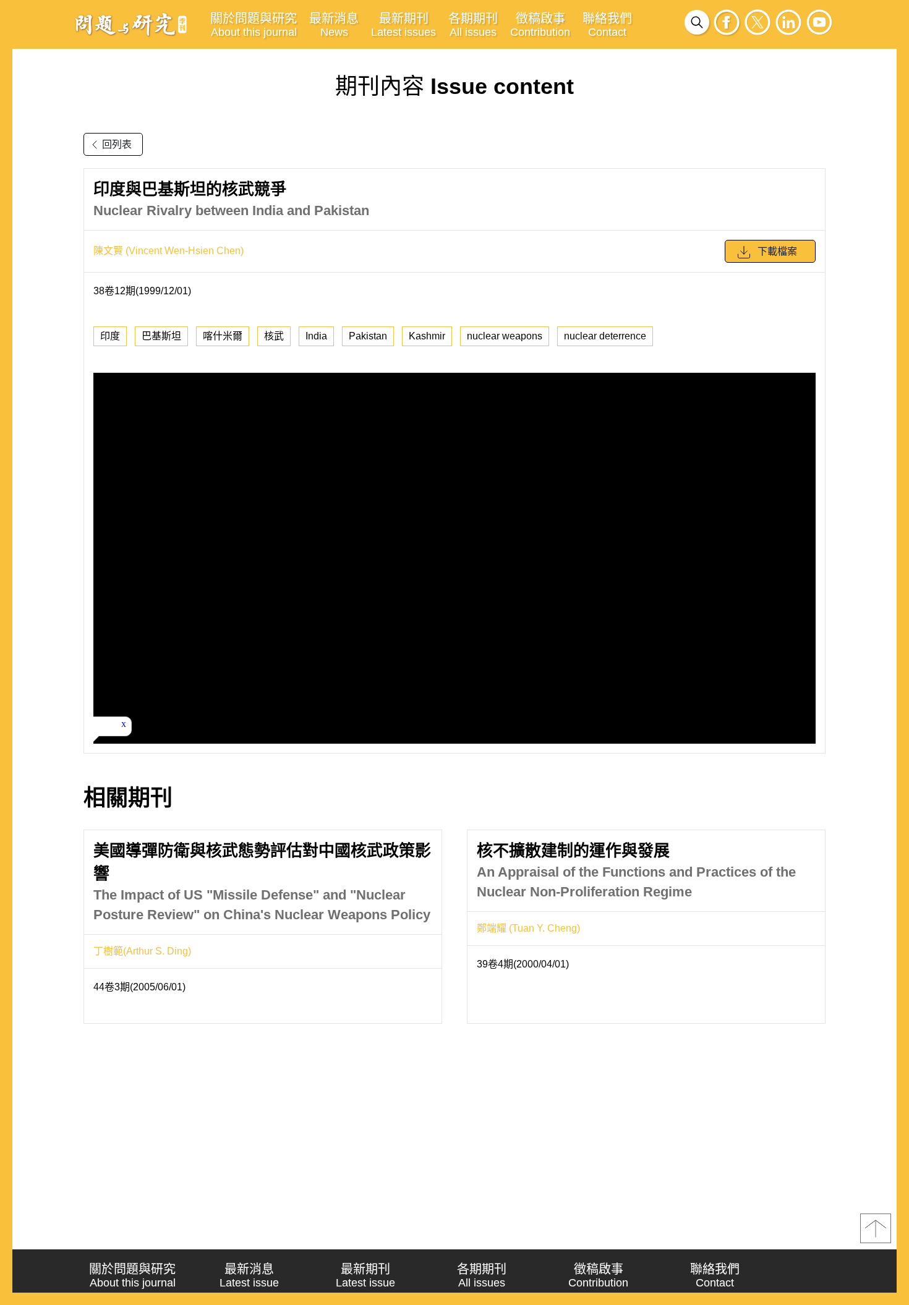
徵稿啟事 (540, 25)
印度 (110, 336)
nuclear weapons (504, 336)
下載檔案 (777, 251)
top (875, 1228)
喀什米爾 (222, 336)
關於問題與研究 (253, 25)
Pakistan (368, 336)
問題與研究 (131, 24)
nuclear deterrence (605, 336)
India (316, 336)
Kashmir (427, 336)
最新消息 (334, 25)
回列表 (117, 144)
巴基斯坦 (161, 336)
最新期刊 (403, 25)
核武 (274, 336)
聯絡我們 (607, 25)
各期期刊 (473, 25)
